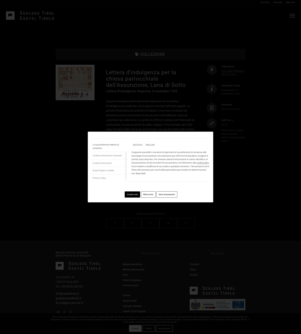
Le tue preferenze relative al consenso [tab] (105, 146)
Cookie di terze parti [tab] (102, 163)
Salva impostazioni (167, 194)
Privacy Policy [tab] (99, 178)
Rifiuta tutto (148, 194)
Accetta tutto (132, 194)
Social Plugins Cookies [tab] (103, 170)
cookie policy (202, 163)
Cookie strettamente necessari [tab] (107, 155)
